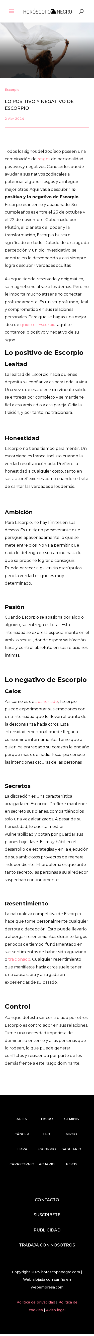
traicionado (19, 959)
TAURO (46, 1119)
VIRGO (71, 1134)
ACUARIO (47, 1164)
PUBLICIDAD (47, 1230)
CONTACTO (47, 1199)
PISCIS (71, 1164)
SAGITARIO (71, 1149)
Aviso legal (55, 1310)
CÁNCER (22, 1134)
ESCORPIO (47, 1149)
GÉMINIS (71, 1119)
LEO (46, 1134)
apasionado (46, 701)
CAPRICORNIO (22, 1164)
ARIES (22, 1119)
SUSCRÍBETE (47, 1214)
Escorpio (12, 90)
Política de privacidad (36, 1302)
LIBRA (22, 1149)
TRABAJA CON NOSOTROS (47, 1245)
